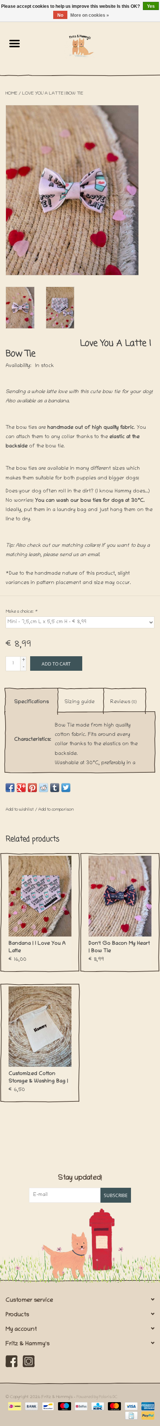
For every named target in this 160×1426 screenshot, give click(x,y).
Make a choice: (21, 611)
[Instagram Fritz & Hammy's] (29, 1361)
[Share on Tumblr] (54, 787)
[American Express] (146, 1406)
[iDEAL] (14, 1406)
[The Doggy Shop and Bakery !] (94, 45)
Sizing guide (79, 702)
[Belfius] (80, 1406)
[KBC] (97, 1406)
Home (11, 93)
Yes (151, 6)
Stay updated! (80, 1178)
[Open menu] (14, 43)
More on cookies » (89, 15)
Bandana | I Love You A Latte (37, 947)
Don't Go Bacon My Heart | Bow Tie (119, 947)
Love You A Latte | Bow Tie (52, 93)
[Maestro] (63, 1406)
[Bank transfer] (30, 1406)
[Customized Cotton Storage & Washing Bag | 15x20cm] (40, 1026)
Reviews (123, 702)
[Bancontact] (47, 1406)
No (60, 15)
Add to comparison (56, 809)
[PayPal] (146, 1415)
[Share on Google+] (21, 787)
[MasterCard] (113, 1406)
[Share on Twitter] (65, 787)
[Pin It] (32, 787)
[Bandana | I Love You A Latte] (40, 896)
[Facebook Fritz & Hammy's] (11, 1361)
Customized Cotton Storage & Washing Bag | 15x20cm (38, 1078)
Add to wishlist (20, 809)
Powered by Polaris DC (97, 1397)
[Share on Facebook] (10, 787)
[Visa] (130, 1406)
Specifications (31, 702)
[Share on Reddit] (43, 787)
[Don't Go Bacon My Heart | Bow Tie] (120, 896)
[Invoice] (130, 1415)
